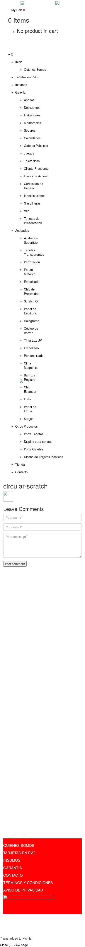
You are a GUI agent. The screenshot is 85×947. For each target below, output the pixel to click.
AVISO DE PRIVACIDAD (23, 890)
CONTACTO (13, 875)
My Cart (17, 10)
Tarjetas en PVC (38, 919)
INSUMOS (11, 860)
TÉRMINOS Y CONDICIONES (28, 882)
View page (21, 945)
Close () (6, 945)
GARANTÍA (12, 867)
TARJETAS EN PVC (19, 852)
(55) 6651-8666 (17, 756)
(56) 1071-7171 (17, 762)
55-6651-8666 (40, 2)
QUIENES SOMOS (18, 845)
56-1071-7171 (68, 5)
